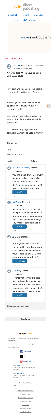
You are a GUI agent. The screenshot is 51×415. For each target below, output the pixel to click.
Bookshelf (12, 15)
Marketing (38, 15)
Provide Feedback (25, 412)
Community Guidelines (25, 398)
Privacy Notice (25, 394)
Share (34, 161)
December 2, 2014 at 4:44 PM (24, 68)
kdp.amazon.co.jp (25, 408)
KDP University (30, 20)
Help (16, 20)
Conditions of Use (25, 401)
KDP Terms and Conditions (25, 390)
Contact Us (25, 405)
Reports (25, 15)
